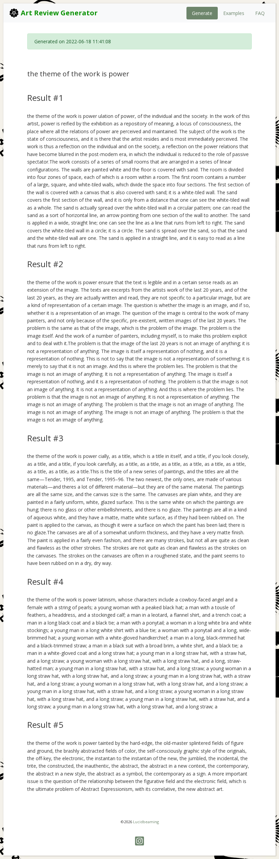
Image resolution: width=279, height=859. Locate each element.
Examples (233, 13)
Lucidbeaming (146, 821)
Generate (202, 13)
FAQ (260, 13)
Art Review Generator (58, 12)
